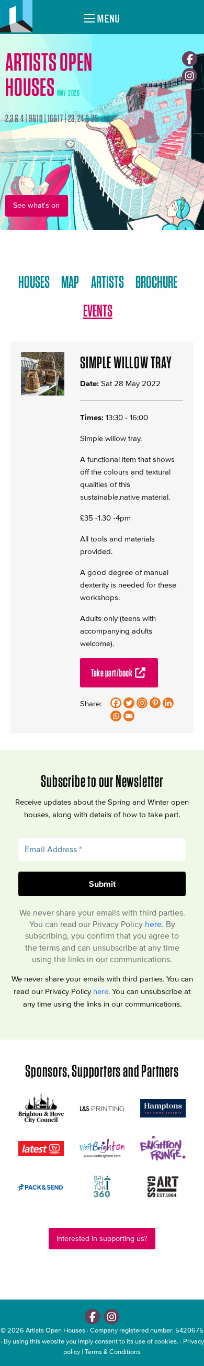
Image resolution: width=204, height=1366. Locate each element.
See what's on (36, 205)
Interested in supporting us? (102, 1239)
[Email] (128, 715)
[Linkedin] (168, 702)
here (153, 924)
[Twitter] (128, 702)
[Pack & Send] (41, 1186)
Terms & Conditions (113, 1352)
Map (70, 282)
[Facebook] (189, 58)
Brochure (156, 282)
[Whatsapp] (115, 715)
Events (97, 310)
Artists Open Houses (55, 1330)
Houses (34, 282)
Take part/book (112, 673)
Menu (107, 18)
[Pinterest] (155, 702)
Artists (107, 282)
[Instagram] (189, 75)
